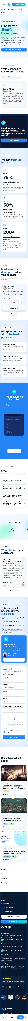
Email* (5, 691)
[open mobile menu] (4, 4)
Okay (20, 1017)
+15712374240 (8, 911)
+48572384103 (8, 907)
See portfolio (13, 451)
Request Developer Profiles (14, 49)
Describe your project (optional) (12, 706)
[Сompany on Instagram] (6, 927)
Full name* (6, 677)
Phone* (5, 701)
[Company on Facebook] (2, 927)
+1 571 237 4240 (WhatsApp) (13, 940)
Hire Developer (14, 308)
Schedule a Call (14, 140)
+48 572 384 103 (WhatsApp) (13, 950)
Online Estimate (19, 4)
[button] (11, 313)
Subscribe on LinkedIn (14, 916)
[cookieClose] (26, 1017)
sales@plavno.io (8, 903)
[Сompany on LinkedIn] (9, 927)
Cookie (11, 1017)
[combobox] (5, 701)
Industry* (9, 687)
